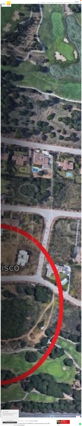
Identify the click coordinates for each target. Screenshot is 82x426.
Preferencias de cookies (10, 420)
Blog (72, 2)
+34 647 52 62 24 (64, 422)
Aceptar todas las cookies (9, 422)
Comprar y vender (50, 2)
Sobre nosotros (67, 2)
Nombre (58, 424)
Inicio (39, 2)
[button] (2, 211)
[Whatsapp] (80, 424)
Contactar (77, 2)
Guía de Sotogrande (59, 2)
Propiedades (43, 2)
